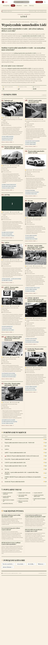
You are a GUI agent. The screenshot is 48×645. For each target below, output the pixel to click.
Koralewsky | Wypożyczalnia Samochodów (35, 349)
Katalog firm (32, 11)
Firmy (13, 5)
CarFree (6, 242)
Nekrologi (31, 5)
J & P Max (7, 195)
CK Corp (30, 200)
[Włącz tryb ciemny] (45, 2)
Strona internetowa (7, 125)
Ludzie (25, 5)
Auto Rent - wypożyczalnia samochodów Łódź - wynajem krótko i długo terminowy (35, 247)
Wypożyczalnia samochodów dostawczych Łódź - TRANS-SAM (13, 147)
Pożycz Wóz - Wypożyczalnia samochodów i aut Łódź (12, 384)
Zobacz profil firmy (7, 142)
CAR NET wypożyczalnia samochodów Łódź (35, 101)
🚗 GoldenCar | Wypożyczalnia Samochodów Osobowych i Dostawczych (13, 338)
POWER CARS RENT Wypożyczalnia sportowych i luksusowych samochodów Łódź (37, 299)
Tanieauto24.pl (8, 100)
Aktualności (19, 5)
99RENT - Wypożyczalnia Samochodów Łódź (11, 288)
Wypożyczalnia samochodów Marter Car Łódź (36, 152)
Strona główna (6, 5)
